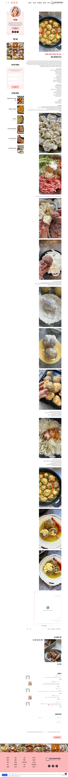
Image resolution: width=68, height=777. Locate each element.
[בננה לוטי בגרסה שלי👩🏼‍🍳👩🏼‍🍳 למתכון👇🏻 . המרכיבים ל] (9, 45)
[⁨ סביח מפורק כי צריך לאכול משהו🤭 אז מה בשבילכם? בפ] (9, 57)
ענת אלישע (53, 681)
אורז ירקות (14, 119)
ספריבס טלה (59, 664)
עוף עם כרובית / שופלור (12, 109)
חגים (57, 54)
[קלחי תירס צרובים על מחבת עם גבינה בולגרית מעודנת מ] (9, 51)
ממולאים (54, 54)
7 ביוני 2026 (14, 120)
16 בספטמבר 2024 (40, 641)
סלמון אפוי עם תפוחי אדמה (12, 128)
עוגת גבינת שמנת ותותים (12, 148)
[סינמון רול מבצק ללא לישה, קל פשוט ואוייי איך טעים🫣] (21, 45)
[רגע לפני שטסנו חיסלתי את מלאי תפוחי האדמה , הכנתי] (15, 45)
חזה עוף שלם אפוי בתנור (12, 138)
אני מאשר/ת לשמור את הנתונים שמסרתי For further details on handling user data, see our (43, 732)
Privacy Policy (45, 732)
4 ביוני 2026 (14, 150)
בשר (60, 54)
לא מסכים (10, 774)
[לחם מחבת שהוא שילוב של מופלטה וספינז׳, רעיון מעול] (15, 57)
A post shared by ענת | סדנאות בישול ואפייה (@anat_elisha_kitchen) (47, 623)
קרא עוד (15, 28)
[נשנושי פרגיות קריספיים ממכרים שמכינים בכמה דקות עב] (21, 57)
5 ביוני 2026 (14, 140)
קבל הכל (4, 774)
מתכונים (51, 54)
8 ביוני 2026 (14, 110)
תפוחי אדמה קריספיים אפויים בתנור (11, 99)
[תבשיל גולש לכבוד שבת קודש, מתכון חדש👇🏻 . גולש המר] (15, 51)
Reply (60, 679)
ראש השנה (46, 54)
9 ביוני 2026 (14, 101)
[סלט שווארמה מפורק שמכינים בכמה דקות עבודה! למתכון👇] (21, 51)
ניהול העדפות (16, 774)
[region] (34, 774)
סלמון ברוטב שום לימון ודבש (38, 640)
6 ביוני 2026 (14, 130)
